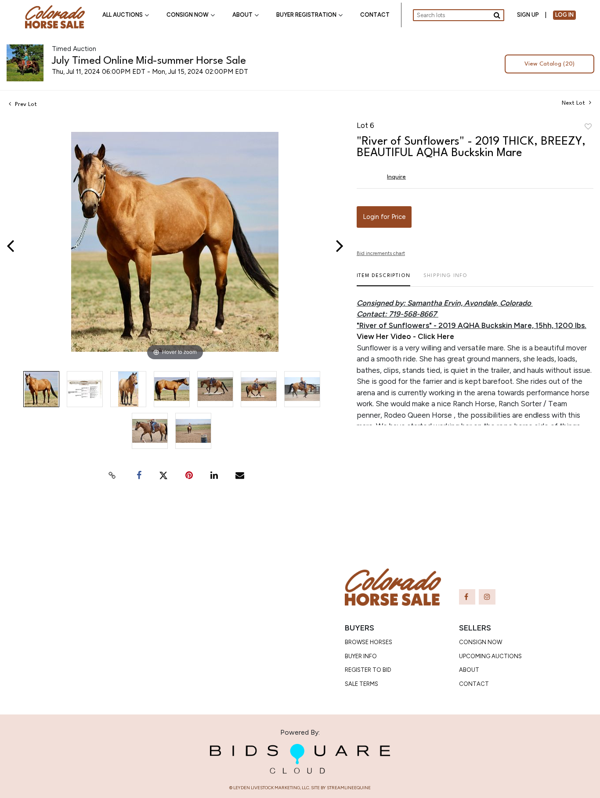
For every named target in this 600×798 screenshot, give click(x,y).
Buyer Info (361, 656)
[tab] (383, 279)
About (242, 14)
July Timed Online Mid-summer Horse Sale (149, 61)
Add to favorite (588, 127)
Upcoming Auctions (490, 656)
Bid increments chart (381, 253)
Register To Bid (368, 670)
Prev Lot (25, 104)
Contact (375, 14)
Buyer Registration (306, 14)
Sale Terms (361, 684)
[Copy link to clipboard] (112, 475)
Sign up (528, 14)
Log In (564, 14)
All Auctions (122, 14)
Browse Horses (368, 642)
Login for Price (384, 217)
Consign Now (187, 14)
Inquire (396, 177)
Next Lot (574, 103)
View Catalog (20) (549, 64)
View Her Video (384, 336)
